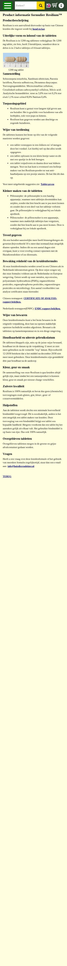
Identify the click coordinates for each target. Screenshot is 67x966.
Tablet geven (47, 184)
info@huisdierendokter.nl (21, 466)
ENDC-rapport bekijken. (47, 308)
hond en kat (39, 29)
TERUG (7, 476)
